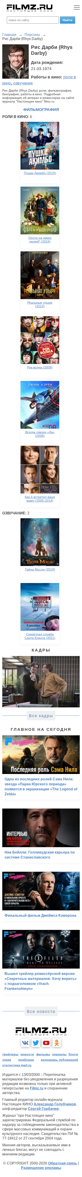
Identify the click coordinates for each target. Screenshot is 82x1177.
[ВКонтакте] (25, 1043)
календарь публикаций (59, 1060)
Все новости (41, 1011)
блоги (73, 1054)
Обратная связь (62, 1163)
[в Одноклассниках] (57, 1043)
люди (6, 1060)
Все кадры (41, 716)
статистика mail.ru (16, 1065)
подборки (26, 1060)
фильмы (43, 1054)
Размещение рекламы (41, 1168)
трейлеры (10, 1054)
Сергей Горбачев (43, 1109)
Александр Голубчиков (55, 1104)
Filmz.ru (37, 1088)
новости (27, 1054)
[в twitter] (36, 1043)
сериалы (59, 1054)
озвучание (23, 83)
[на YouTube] (46, 1043)
